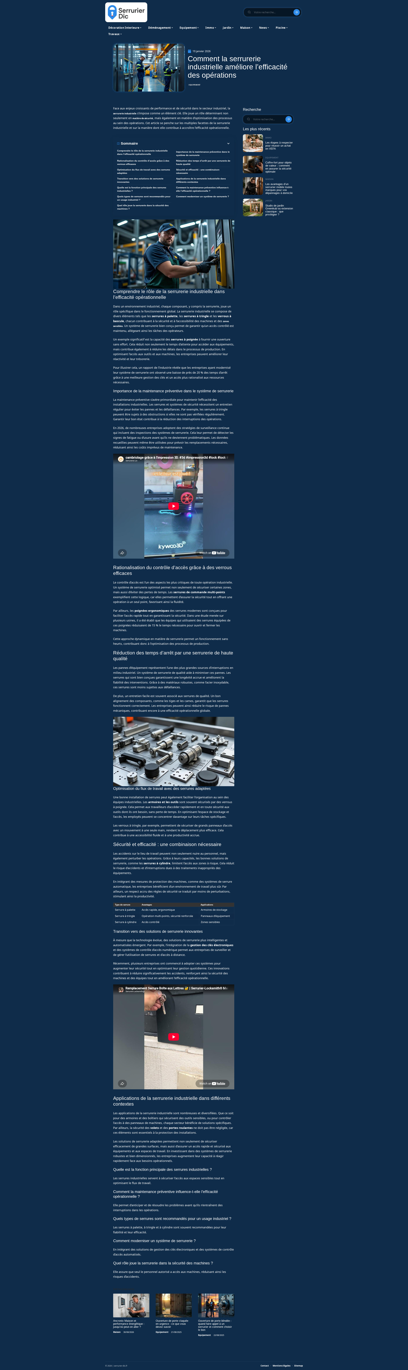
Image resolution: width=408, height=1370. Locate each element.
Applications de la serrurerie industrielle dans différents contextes (201, 180)
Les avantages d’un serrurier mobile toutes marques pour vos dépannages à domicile (279, 189)
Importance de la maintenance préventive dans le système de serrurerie (203, 153)
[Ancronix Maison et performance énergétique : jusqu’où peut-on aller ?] (131, 1306)
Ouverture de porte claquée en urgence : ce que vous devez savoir (172, 1323)
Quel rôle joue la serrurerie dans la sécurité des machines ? (143, 207)
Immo (268, 137)
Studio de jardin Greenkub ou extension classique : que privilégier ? (279, 210)
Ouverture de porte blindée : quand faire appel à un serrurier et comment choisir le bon (215, 1325)
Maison (117, 1332)
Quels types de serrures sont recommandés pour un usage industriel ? (143, 198)
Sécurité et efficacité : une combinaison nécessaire (197, 171)
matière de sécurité (142, 118)
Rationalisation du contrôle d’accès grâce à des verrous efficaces (143, 162)
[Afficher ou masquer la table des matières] (184, 143)
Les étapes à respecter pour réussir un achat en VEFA (279, 145)
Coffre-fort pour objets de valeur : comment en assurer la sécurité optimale (278, 167)
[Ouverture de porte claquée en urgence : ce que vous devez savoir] (174, 1306)
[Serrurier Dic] (126, 12)
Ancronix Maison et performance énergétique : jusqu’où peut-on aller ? (128, 1323)
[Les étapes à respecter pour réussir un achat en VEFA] (253, 143)
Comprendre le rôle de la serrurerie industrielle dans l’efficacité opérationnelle (142, 152)
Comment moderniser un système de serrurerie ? (202, 196)
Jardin (268, 200)
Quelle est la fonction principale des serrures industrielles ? (141, 189)
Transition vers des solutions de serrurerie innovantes (140, 180)
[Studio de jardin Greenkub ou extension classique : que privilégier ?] (253, 207)
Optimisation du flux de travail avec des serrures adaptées (143, 171)
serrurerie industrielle (124, 113)
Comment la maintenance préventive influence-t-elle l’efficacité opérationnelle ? (202, 189)
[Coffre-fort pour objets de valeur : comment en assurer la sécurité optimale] (253, 165)
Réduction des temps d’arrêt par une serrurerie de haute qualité (203, 162)
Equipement (194, 85)
